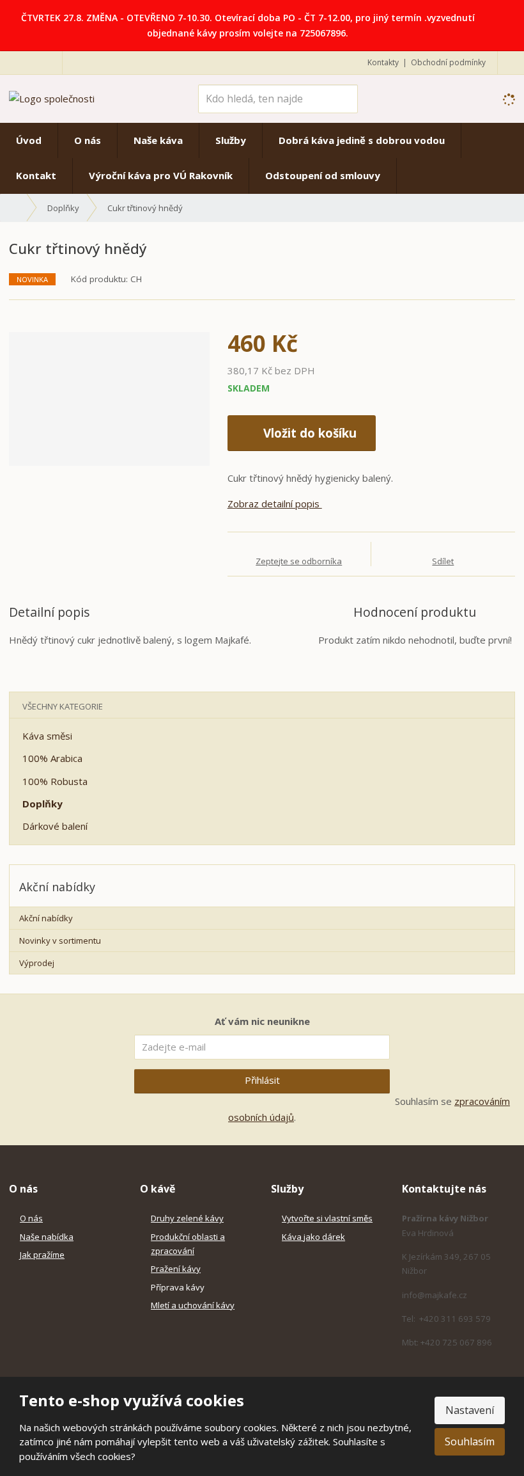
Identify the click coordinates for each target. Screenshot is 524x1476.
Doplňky (42, 803)
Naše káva (158, 140)
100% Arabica (52, 758)
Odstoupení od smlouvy (322, 175)
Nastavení (469, 1410)
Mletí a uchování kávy (193, 1305)
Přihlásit (262, 1080)
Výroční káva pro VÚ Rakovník (161, 175)
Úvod (29, 140)
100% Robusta (55, 781)
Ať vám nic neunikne (262, 1021)
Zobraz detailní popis (274, 503)
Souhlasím (470, 1441)
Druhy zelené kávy (187, 1218)
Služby (230, 140)
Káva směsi (47, 735)
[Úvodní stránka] (52, 97)
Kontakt (36, 175)
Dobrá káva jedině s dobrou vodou (362, 140)
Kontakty (383, 62)
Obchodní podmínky (448, 62)
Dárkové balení (55, 826)
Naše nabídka (46, 1236)
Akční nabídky (46, 918)
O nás (87, 140)
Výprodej (36, 963)
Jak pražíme (42, 1254)
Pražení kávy (176, 1268)
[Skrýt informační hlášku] (505, 17)
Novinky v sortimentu (60, 940)
